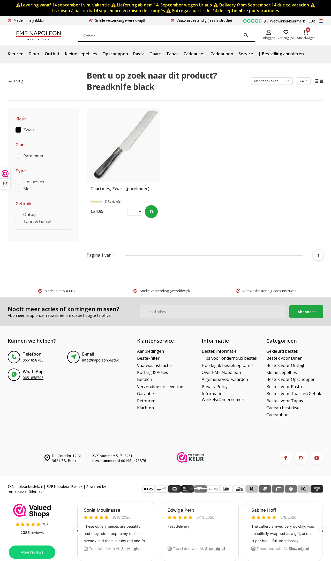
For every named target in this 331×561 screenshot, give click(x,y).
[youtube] (316, 458)
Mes (27, 188)
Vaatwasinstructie (154, 365)
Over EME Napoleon (221, 372)
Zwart (29, 130)
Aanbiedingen (150, 351)
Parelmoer (33, 156)
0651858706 (33, 360)
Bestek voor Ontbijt (285, 365)
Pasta (139, 54)
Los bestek (33, 182)
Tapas (172, 54)
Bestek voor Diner (284, 358)
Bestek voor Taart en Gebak (293, 393)
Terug (18, 81)
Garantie (145, 393)
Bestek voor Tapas (284, 401)
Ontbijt (52, 54)
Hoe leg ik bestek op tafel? (227, 365)
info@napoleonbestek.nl (102, 360)
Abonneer (306, 311)
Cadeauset (194, 54)
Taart (155, 54)
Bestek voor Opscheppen (290, 379)
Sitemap (36, 491)
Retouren (146, 401)
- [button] (129, 211)
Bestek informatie (219, 351)
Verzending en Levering (160, 386)
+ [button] (140, 211)
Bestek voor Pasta (284, 386)
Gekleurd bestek (282, 351)
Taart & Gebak (37, 221)
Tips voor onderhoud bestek (229, 358)
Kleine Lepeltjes (81, 54)
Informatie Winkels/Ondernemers (223, 396)
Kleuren (16, 54)
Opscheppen (115, 54)
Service (245, 54)
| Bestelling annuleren (281, 54)
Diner (34, 54)
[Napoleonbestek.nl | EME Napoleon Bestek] (47, 35)
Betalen (144, 379)
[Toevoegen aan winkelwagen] (151, 211)
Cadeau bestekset (283, 408)
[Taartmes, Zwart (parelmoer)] (123, 145)
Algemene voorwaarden (225, 379)
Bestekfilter (148, 358)
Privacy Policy (215, 386)
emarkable (18, 491)
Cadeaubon (221, 54)
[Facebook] (285, 458)
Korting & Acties (152, 372)
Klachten (145, 408)
